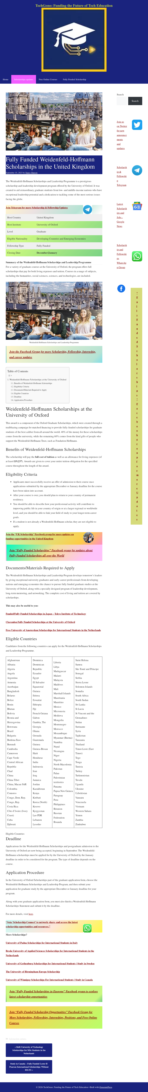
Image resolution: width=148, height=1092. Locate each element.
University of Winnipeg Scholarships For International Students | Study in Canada (49, 980)
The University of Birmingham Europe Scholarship (33, 971)
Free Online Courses (48, 79)
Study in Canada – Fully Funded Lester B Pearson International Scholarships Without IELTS (29, 1066)
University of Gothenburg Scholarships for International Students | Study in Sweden (50, 963)
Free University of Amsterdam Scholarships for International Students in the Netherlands (53, 630)
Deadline (17, 396)
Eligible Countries (21, 393)
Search (120, 94)
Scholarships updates (23, 79)
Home (5, 79)
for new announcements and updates (122, 139)
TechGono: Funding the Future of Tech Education (74, 5)
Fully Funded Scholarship (74, 79)
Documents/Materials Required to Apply (30, 389)
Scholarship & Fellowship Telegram (122, 176)
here (31, 914)
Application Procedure (23, 400)
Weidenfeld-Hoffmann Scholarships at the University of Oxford (38, 379)
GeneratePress (105, 1087)
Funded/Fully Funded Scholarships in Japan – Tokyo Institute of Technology (46, 614)
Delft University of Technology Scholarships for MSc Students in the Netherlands (29, 1050)
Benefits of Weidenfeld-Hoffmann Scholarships (33, 383)
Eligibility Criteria (21, 386)
